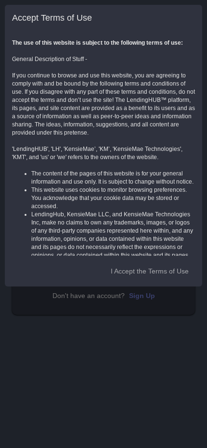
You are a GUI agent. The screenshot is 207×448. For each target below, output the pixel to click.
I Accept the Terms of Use (150, 271)
